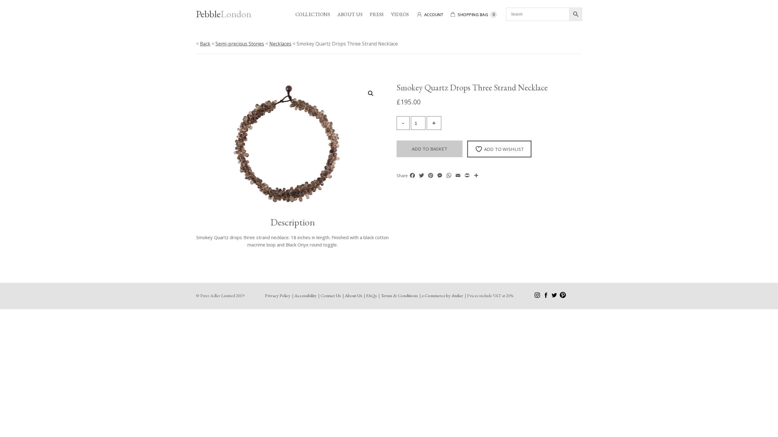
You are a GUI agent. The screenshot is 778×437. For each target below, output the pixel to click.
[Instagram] (537, 296)
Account (433, 14)
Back (205, 43)
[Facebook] (546, 296)
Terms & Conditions (399, 295)
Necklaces (280, 43)
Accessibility (305, 295)
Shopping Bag (473, 14)
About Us (350, 14)
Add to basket (429, 149)
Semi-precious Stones (239, 43)
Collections (312, 14)
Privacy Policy (278, 295)
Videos (400, 14)
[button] (370, 93)
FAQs (371, 295)
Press (377, 14)
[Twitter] (554, 296)
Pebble (223, 14)
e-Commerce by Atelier (442, 295)
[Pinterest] (563, 296)
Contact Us (331, 295)
